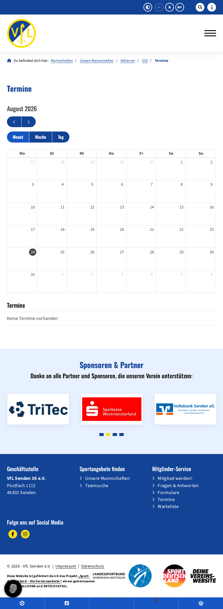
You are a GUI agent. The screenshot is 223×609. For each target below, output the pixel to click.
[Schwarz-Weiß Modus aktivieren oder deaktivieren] (147, 7)
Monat (18, 137)
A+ (179, 7)
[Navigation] (208, 33)
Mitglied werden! (175, 478)
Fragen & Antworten (178, 485)
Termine (166, 499)
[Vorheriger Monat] (14, 121)
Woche (40, 137)
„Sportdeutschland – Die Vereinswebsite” (48, 578)
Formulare (168, 492)
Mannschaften (62, 60)
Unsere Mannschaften (97, 60)
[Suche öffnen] (200, 7)
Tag (61, 137)
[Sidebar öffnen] (211, 7)
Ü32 (145, 60)
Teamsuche (96, 485)
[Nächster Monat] (28, 121)
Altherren (128, 60)
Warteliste (168, 506)
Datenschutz (92, 566)
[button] (101, 434)
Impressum (65, 566)
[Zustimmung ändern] (13, 588)
